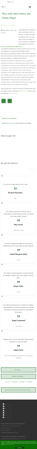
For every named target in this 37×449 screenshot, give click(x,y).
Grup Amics (12, 93)
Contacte (29, 382)
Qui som (7, 382)
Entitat (13, 25)
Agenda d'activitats (17, 376)
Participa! (15, 382)
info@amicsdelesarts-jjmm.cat (9, 432)
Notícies (22, 382)
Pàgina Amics (23, 91)
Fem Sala (17, 370)
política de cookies (9, 444)
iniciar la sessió (10, 123)
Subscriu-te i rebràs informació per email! (17, 390)
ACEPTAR (19, 447)
